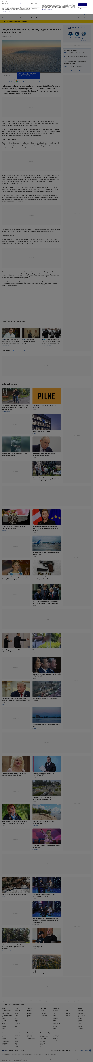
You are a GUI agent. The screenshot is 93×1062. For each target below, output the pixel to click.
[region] (46, 7)
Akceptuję (82, 4)
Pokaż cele (82, 8)
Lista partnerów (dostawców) (47, 9)
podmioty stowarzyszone (23, 3)
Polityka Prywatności (6, 11)
